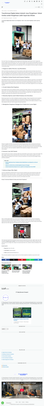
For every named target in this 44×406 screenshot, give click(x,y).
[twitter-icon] (32, 1)
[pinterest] (22, 260)
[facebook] (6, 260)
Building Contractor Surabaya (8, 354)
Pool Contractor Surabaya (7, 357)
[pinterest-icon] (39, 1)
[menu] (3, 7)
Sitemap (27, 402)
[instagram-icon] (24, 1)
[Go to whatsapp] (2, 403)
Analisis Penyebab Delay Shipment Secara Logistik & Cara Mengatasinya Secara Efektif (20, 166)
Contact (23, 402)
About (20, 402)
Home (17, 402)
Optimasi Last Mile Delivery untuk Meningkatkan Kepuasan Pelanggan (18, 165)
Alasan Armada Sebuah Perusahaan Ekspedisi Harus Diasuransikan (26, 272)
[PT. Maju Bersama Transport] (7, 3)
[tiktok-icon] (27, 1)
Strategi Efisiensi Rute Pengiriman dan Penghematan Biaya (5, 272)
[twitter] (14, 260)
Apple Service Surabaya (7, 352)
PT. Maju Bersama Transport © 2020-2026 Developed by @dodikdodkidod (22, 404)
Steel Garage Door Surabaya (8, 359)
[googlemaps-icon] (41, 1)
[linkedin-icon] (37, 1)
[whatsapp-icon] (41, 4)
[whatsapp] (30, 260)
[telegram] (38, 260)
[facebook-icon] (29, 1)
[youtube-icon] (34, 1)
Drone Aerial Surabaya (7, 355)
